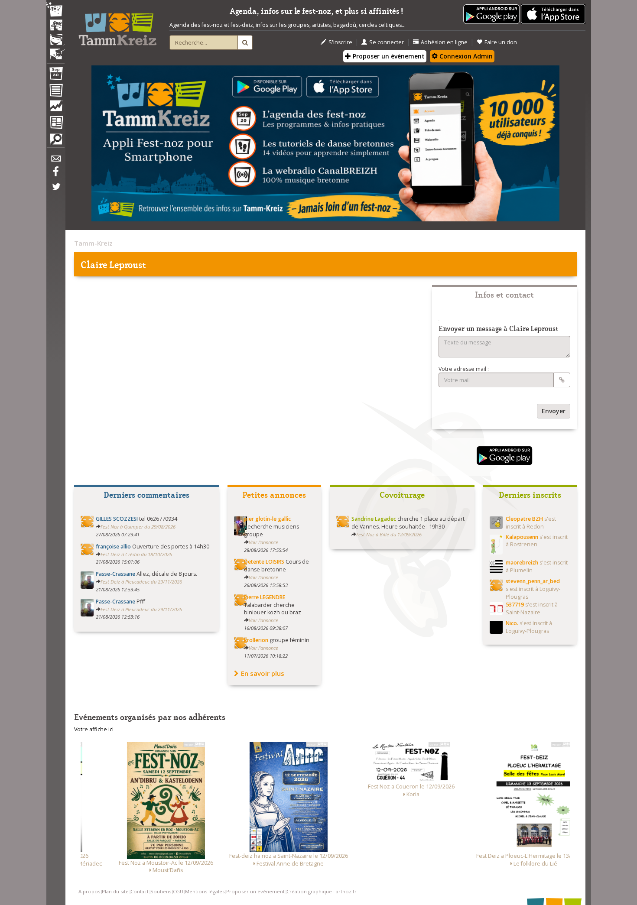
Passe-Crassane (115, 573)
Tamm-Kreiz (93, 243)
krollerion (256, 640)
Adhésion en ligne (444, 42)
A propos (89, 891)
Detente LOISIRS (264, 561)
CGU (178, 891)
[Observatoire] (55, 108)
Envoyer (554, 411)
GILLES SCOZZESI (117, 518)
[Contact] (55, 161)
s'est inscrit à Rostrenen (537, 540)
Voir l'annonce (263, 542)
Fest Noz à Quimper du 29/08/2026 (138, 526)
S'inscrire (340, 42)
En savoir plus (262, 673)
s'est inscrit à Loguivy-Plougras (533, 588)
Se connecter (386, 42)
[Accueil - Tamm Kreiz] (117, 26)
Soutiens (160, 891)
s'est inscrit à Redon (531, 522)
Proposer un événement (255, 891)
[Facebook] (55, 174)
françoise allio (113, 546)
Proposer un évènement (388, 56)
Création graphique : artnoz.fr (321, 891)
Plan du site (115, 891)
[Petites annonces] (55, 141)
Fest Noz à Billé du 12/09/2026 (389, 534)
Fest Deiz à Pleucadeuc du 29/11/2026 (141, 581)
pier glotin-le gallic (267, 518)
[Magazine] (55, 123)
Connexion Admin (465, 56)
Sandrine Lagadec (373, 518)
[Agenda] (55, 75)
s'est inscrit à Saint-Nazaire (532, 608)
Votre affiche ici (94, 729)
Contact (139, 891)
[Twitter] (55, 191)
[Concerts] (55, 26)
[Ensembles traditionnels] (55, 50)
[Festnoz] (55, 10)
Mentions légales (204, 891)
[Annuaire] (55, 92)
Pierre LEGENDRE (264, 597)
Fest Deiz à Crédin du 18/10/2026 (136, 554)
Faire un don (500, 42)
